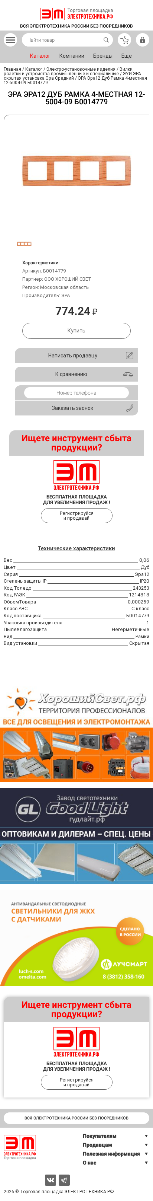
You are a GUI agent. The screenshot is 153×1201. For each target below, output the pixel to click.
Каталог (40, 56)
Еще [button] (126, 56)
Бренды (103, 56)
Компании (71, 56)
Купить (76, 331)
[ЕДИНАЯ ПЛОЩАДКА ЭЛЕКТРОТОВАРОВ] (76, 14)
